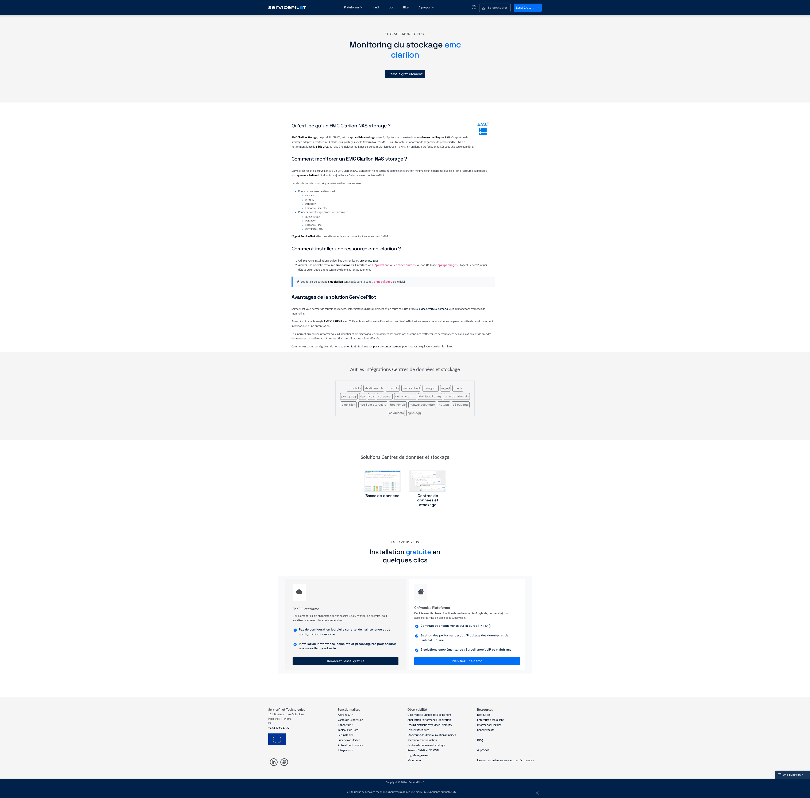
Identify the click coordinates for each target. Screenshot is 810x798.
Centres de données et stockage (426, 745)
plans (376, 346)
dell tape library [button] (430, 396)
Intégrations (345, 750)
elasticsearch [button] (373, 388)
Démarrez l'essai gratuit (345, 661)
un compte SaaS (369, 260)
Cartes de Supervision (350, 720)
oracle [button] (458, 388)
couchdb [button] (354, 388)
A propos (424, 7)
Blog (406, 7)
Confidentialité (485, 730)
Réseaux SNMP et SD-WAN (423, 750)
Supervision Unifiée (349, 740)
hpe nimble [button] (398, 404)
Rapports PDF (346, 725)
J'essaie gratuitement (405, 74)
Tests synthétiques (418, 730)
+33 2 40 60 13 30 (278, 727)
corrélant (300, 321)
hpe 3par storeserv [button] (372, 404)
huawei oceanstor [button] (422, 404)
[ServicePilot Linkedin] (273, 762)
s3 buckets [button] (460, 404)
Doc (392, 7)
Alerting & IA (345, 715)
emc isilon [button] (349, 404)
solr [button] (371, 396)
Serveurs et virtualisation (422, 740)
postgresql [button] (348, 396)
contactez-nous (392, 346)
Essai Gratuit (524, 7)
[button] (495, 8)
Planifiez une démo (467, 661)
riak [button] (362, 396)
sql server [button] (385, 396)
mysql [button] (445, 388)
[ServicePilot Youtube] (284, 762)
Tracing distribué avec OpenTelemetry (430, 725)
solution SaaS (348, 346)
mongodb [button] (430, 388)
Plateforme (352, 7)
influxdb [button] (393, 388)
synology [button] (414, 413)
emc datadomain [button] (457, 396)
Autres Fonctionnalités (351, 745)
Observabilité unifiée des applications (429, 715)
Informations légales (489, 725)
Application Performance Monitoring (429, 720)
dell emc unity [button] (405, 396)
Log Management (418, 755)
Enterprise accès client (490, 720)
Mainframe (414, 760)
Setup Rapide (346, 735)
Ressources (483, 715)
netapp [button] (444, 404)
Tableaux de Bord (348, 730)
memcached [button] (411, 388)
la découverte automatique (434, 309)
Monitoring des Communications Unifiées (432, 735)
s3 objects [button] (396, 413)
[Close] (536, 792)
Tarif (376, 7)
